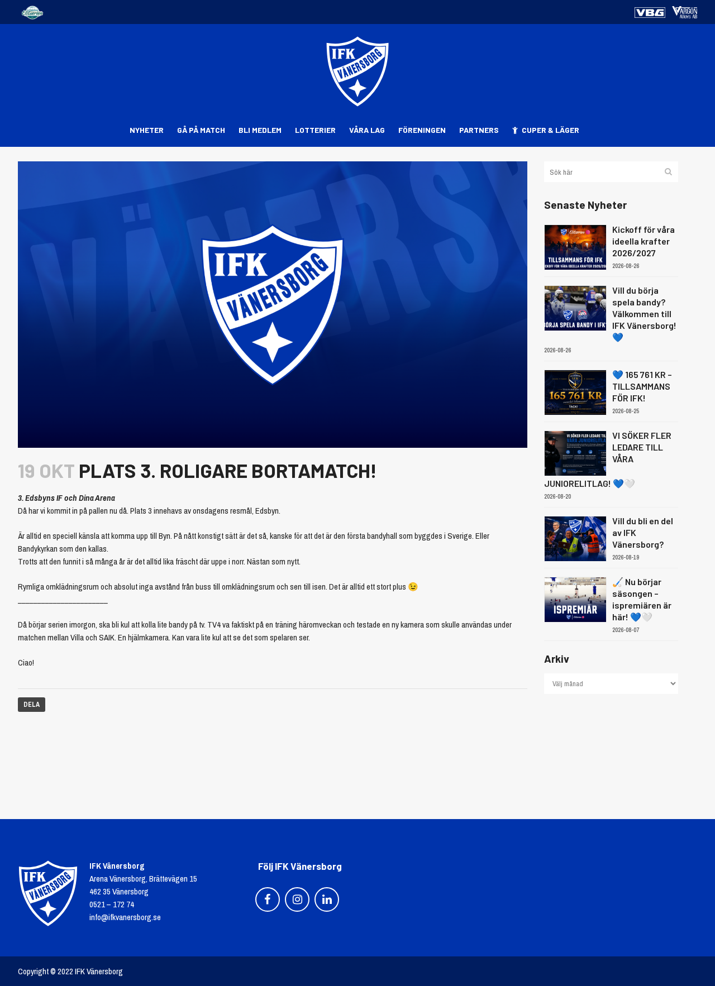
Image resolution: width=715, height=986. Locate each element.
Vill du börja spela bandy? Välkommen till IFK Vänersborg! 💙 (644, 313)
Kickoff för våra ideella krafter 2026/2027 (643, 241)
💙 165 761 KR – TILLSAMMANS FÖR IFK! (642, 386)
